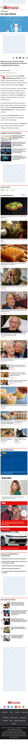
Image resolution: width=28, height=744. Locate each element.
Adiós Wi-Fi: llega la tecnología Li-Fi (11, 568)
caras (14, 503)
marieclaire (14, 478)
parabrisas (14, 529)
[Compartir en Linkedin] (23, 57)
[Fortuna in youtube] (16, 707)
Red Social (13, 190)
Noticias (17, 712)
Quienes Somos (14, 717)
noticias (14, 453)
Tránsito (14, 723)
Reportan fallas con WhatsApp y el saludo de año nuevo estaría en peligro (14, 562)
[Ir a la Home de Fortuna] (10, 7)
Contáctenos (22, 717)
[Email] (26, 58)
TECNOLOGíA (4, 11)
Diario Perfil (4, 712)
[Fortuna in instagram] (5, 707)
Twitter (7, 190)
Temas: (2, 190)
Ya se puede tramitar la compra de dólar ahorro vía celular (14, 571)
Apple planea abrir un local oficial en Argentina (14, 558)
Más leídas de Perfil (8, 600)
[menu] (2, 7)
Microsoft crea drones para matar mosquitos (13, 565)
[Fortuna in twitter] (12, 707)
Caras (11, 712)
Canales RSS (5, 717)
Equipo (11, 720)
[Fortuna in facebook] (8, 707)
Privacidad (5, 720)
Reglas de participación (20, 720)
